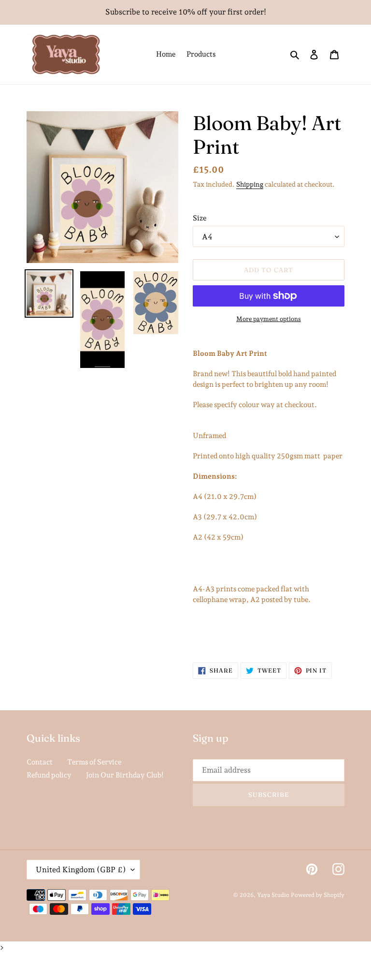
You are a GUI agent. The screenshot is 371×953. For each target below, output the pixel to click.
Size (199, 218)
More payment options (268, 319)
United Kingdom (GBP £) (81, 869)
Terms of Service (94, 762)
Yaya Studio (273, 895)
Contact (40, 762)
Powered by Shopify (317, 895)
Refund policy (49, 775)
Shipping (249, 184)
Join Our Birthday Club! (125, 775)
